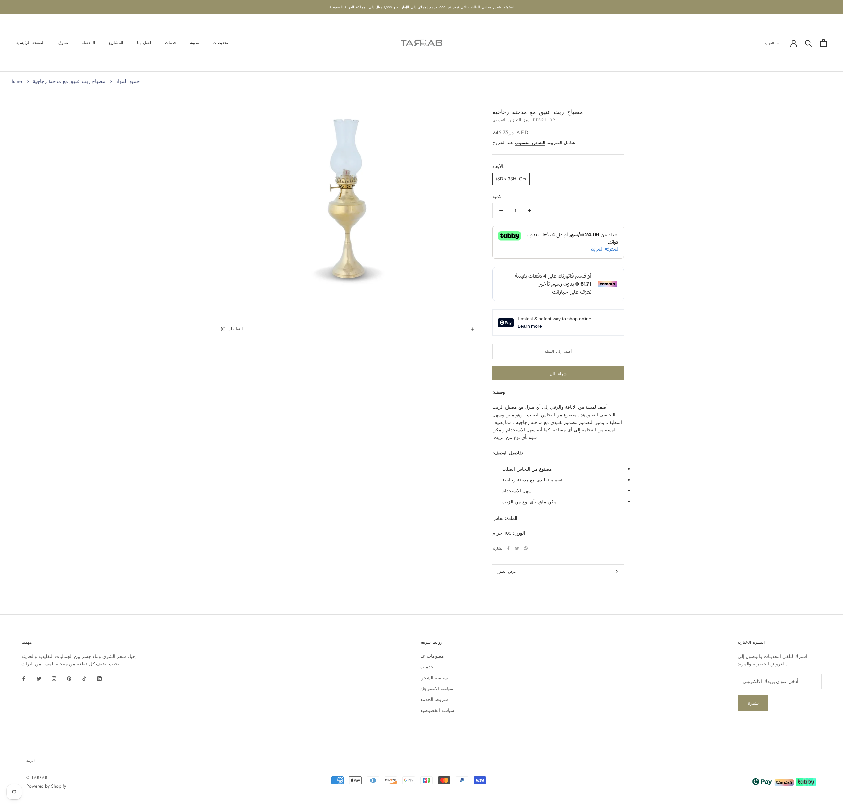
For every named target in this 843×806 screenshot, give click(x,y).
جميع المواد (128, 81)
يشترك (753, 703)
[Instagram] (54, 678)
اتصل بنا (144, 43)
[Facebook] (508, 548)
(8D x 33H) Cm (511, 178)
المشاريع (116, 43)
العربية (769, 43)
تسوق (63, 43)
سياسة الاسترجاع (436, 688)
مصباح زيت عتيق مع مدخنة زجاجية (69, 81)
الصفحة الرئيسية (30, 43)
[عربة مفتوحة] (823, 43)
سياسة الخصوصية (437, 710)
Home (15, 81)
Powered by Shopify (46, 786)
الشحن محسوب (530, 142)
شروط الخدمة (434, 699)
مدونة (194, 43)
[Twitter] (517, 548)
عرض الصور (507, 571)
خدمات (170, 43)
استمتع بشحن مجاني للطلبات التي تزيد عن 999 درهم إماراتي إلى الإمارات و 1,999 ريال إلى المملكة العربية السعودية (421, 7)
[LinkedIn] (99, 678)
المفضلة (88, 43)
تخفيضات (220, 43)
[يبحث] (808, 42)
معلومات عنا (432, 656)
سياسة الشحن (434, 677)
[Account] (793, 42)
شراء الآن (558, 374)
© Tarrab (37, 777)
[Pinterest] (526, 548)
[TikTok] (84, 678)
